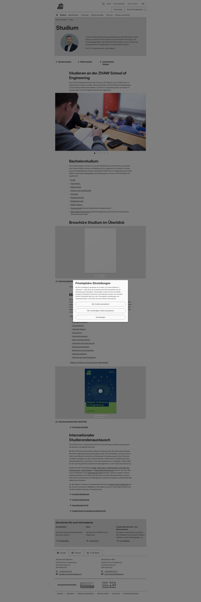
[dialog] (100, 301)
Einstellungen (100, 317)
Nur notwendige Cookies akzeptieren (100, 311)
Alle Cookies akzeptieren (100, 304)
